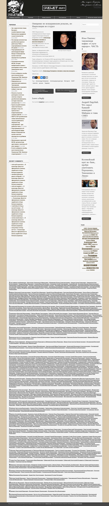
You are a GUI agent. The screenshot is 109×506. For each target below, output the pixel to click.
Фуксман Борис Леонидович (18, 467)
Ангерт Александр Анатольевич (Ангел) (41, 285)
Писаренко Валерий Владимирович (79, 419)
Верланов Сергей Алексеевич (89, 308)
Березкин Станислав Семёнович (88, 298)
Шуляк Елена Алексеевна (39, 488)
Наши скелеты (46, 17)
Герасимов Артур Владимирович (26, 316)
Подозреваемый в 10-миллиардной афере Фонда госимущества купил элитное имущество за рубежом (18, 53)
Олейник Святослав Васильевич (19, 408)
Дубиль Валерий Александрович (66, 333)
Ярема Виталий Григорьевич (61, 494)
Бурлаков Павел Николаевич (49, 303)
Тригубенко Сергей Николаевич (86, 454)
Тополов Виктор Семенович (17, 454)
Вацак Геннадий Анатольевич (32, 308)
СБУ (92, 253)
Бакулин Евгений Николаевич (72, 292)
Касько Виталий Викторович (26, 358)
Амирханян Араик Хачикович (18, 285)
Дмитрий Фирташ (88, 236)
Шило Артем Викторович (17, 485)
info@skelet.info (77, 503)
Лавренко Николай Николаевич (35, 378)
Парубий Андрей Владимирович (66, 415)
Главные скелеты (14, 17)
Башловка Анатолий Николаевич (39, 295)
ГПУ (93, 235)
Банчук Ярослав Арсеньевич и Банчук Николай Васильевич (47, 294)
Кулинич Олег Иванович (56, 374)
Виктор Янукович (90, 231)
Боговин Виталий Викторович (58, 299)
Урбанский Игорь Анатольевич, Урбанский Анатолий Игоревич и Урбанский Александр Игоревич (54, 461)
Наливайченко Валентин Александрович (58, 401)
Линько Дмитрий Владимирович (61, 381)
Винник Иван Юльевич (58, 309)
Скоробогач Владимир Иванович (27, 442)
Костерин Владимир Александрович (75, 367)
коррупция (90, 264)
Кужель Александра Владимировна (27, 373)
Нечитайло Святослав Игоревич (32, 404)
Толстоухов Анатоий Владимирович (69, 453)
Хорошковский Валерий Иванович (53, 472)
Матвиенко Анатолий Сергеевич (76, 391)
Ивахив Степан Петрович (73, 351)
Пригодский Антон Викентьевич (87, 422)
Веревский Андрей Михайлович (69, 308)
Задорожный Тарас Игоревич (18, 346)
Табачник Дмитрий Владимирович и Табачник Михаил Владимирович (31, 450)
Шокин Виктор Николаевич (53, 487)
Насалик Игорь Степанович (80, 401)
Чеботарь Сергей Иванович (17, 478)
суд (97, 268)
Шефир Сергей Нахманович (91, 484)
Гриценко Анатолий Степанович (26, 323)
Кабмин (88, 240)
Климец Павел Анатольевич (78, 360)
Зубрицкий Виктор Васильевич (76, 348)
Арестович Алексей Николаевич (38, 287)
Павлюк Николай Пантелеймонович (76, 414)
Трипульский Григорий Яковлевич (20, 456)
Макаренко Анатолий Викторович (59, 390)
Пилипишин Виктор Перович (18, 419)
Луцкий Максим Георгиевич (48, 385)
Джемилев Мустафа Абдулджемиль (49, 330)
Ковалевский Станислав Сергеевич (89, 362)
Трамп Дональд (51, 454)
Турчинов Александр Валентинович (65, 457)
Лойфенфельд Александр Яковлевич (20, 384)
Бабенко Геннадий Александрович (20, 292)
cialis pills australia (17, 164)
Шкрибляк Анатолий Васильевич (91, 485)
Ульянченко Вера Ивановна (34, 460)
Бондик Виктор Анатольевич (35, 302)
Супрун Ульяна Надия (75, 446)
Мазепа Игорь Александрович (18, 390)
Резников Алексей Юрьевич (17, 431)
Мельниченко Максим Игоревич (60, 394)
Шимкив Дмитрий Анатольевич (35, 485)
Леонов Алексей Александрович (19, 381)
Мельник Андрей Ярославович (39, 394)
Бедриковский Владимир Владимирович (63, 295)
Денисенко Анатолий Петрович (34, 329)
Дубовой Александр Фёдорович (87, 333)
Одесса (88, 246)
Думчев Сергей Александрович (18, 334)
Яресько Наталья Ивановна (79, 494)
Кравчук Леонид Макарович (87, 369)
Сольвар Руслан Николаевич (75, 443)
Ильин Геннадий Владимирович (65, 352)
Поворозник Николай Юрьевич (54, 421)
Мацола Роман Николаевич (43, 392)
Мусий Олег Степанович (27, 398)
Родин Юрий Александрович (65, 431)
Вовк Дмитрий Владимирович (92, 309)
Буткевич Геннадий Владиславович (89, 303)
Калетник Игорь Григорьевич (18, 356)
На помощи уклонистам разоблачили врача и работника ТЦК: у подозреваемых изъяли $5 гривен (19, 44)
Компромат (88, 242)
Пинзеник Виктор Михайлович (38, 419)
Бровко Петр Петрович (70, 302)
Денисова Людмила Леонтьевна (73, 329)
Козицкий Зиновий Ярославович (79, 363)
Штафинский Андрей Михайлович (88, 487)
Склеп (78, 17)
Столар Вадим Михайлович (58, 446)
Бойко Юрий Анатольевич (83, 300)
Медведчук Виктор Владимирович (64, 392)
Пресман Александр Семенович (66, 422)
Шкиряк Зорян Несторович (71, 485)
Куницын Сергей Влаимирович (74, 374)
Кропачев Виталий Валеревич (70, 370)
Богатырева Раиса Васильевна (39, 299)
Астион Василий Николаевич (53, 288)
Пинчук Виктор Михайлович (58, 419)
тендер (92, 270)
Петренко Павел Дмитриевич (47, 418)
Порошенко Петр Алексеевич (26, 422)
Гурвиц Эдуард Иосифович (17, 324)
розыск (41, 83)
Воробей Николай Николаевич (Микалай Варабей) (62, 310)
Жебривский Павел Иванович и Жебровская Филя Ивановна (44, 342)
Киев (93, 240)
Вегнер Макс (46, 308)
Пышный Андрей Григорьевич (30, 426)
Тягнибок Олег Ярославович (86, 457)
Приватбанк (96, 249)
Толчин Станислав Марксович (91, 453)
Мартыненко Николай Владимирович (53, 391)
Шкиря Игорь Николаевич (55, 485)
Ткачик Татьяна (34, 453)
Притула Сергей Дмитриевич (58, 423)
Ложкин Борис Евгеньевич (92, 383)
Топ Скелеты (62, 17)
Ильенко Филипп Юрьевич (45, 352)
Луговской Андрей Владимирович (43, 384)
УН (37, 45)
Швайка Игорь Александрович (53, 482)
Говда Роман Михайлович (81, 317)
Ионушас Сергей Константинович (86, 352)
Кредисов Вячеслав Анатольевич (32, 370)
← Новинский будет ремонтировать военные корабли (40, 91)
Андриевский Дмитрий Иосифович (66, 285)
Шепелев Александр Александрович (71, 484)
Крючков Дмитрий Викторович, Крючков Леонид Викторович (72, 371)
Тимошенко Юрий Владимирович (90, 452)
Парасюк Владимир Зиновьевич (45, 415)
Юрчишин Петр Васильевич (56, 491)
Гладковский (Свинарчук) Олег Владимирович (34, 317)
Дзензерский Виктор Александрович (72, 330)
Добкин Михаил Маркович (53, 331)
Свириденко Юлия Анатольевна (61, 438)
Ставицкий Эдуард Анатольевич (48, 444)
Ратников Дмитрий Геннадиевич (72, 429)
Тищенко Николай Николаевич (18, 453)
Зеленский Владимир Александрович (78, 346)
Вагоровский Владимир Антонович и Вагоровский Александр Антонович (32, 306)
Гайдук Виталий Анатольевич (58, 313)
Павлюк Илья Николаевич (57, 414)
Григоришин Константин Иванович (53, 321)
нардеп (84, 268)
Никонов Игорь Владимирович (79, 404)
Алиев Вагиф (73, 284)
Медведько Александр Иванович (85, 392)
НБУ (90, 244)
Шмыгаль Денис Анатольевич (34, 487)
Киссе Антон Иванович (65, 359)
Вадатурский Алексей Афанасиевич (67, 306)
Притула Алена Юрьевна (40, 423)
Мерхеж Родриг (28, 395)
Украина (47, 83)
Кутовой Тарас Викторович (80, 375)
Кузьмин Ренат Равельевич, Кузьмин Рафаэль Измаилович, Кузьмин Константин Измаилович (69, 373)
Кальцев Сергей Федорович (56, 356)
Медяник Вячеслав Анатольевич (19, 394)
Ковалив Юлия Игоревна (16, 363)
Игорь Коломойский (90, 238)
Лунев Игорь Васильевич (62, 384)
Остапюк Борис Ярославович (77, 409)
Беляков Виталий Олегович (81, 296)
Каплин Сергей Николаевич (74, 356)
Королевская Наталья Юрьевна (28, 367)
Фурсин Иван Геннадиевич (35, 467)
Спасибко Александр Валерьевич (27, 444)
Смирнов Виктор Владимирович (90, 442)
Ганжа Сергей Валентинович (45, 315)
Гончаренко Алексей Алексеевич (27, 320)
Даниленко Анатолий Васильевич (20, 327)
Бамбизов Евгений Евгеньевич (18, 294)
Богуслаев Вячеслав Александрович (28, 300)
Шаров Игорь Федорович (16, 482)
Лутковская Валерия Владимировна (82, 384)
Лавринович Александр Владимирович (58, 378)
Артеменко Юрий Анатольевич (79, 287)
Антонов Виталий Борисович (18, 287)
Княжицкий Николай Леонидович (46, 362)
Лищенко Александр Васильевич (51, 383)
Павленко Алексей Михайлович (38, 414)
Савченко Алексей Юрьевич (17, 436)
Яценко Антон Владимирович (78, 496)
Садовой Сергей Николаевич (53, 436)
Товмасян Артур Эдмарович (48, 453)
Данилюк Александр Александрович (43, 327)
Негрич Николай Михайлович (46, 402)
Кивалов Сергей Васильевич (26, 359)
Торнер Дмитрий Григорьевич (36, 454)
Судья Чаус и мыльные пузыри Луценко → (66, 90)
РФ (91, 251)
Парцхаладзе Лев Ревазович (85, 415)
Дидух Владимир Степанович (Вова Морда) (31, 331)
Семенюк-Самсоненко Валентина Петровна (87, 439)
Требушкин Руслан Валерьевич (66, 454)
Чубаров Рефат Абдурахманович (54, 479)
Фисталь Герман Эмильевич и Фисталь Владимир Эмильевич (28, 466)
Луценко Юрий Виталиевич (30, 385)
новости (35, 83)
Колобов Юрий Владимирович (45, 365)
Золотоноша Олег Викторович (34, 348)
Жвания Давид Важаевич (17, 342)
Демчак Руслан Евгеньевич (80, 327)
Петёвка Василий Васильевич (27, 418)
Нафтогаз (95, 244)
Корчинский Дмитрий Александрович (51, 367)
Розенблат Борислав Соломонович (85, 431)
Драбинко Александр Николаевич (27, 333)
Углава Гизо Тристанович (17, 460)
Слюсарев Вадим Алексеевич (47, 442)
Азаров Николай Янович (41, 284)
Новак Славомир (21, 405)
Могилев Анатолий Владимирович (85, 395)
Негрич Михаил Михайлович (27, 402)
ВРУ (97, 229)
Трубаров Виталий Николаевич (59, 456)
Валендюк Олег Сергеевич (87, 306)
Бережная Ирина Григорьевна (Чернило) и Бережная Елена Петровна (39, 298)
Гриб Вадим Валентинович (17, 321)
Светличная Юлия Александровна (39, 438)
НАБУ (73, 81)
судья (87, 270)
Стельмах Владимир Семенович (19, 446)
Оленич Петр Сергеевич (37, 408)
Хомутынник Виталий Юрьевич (31, 472)
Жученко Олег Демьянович (28, 343)
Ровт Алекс (51, 431)
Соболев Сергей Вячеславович (56, 443)
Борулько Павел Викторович (54, 302)
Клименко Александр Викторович (36, 360)
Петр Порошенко (88, 247)
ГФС (96, 235)
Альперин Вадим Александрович (88, 284)
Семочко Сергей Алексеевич (35, 440)
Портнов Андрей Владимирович (46, 422)
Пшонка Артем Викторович (86, 425)
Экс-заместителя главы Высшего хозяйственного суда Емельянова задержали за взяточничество (18, 32)
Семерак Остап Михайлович (18, 440)
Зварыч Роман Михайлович (36, 346)
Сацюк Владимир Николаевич (18, 438)
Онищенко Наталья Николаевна (40, 409)
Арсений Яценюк (87, 229)
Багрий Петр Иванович (39, 292)
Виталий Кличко (87, 233)
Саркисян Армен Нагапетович (91, 436)
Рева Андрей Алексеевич (91, 429)
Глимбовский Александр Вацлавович (61, 317)
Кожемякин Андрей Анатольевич (57, 363)
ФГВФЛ (93, 257)
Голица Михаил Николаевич (52, 319)
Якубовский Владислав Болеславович (21, 494)
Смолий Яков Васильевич (17, 443)
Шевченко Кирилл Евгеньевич (50, 484)
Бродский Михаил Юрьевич (87, 302)
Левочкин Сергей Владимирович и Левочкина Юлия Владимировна (78, 380)
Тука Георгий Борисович (25, 457)
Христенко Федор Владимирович (74, 472)
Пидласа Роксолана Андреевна (88, 418)
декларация (93, 261)
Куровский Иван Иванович (45, 375)
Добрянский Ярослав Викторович (73, 331)
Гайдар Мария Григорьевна (39, 313)
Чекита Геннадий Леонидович (36, 478)
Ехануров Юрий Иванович (25, 339)
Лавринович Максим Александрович (83, 378)
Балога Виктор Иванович (90, 292)
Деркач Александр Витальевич (27, 330)
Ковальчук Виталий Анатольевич (35, 363)
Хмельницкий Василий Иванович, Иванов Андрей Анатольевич (53, 470)
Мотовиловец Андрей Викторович (74, 396)
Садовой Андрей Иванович (35, 436)
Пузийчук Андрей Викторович (67, 425)
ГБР (90, 234)
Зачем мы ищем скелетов (95, 17)
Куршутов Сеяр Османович (62, 375)
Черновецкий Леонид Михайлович (79, 478)
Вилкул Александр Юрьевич (18, 309)
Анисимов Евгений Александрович (89, 285)
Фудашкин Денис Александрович (73, 466)
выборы (86, 261)
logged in (41, 102)
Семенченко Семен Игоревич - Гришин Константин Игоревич (54, 439)
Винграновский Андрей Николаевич (39, 309)
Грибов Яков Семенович (34, 321)
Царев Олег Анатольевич (36, 475)
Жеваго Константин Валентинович (75, 342)
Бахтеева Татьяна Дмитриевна (18, 295)
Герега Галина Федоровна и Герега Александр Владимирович (73, 316)
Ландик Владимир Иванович (47, 380)
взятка (95, 259)
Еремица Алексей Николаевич (40, 337)
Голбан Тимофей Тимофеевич (33, 319)
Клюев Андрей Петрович (27, 362)
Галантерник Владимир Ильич (78, 313)
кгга (93, 262)
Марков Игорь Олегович (33, 391)
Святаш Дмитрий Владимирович (82, 438)
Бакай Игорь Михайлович (54, 292)
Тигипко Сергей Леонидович (48, 452)
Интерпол (67, 81)
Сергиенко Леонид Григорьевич (79, 440)
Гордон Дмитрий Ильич (91, 320)
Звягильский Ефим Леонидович (56, 346)
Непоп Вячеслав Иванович (87, 402)
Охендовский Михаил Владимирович (33, 411)
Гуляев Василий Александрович (88, 323)
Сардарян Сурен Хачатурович (71, 436)
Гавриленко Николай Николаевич (19, 313)
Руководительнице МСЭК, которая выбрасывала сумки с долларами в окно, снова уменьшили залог (19, 65)
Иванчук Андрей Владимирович (19, 351)
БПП (94, 229)
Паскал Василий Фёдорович (48, 417)
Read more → (86, 97)
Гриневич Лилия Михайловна (74, 321)
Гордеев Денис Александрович (73, 320)
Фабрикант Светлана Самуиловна (20, 465)
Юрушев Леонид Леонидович (38, 491)
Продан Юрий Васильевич (25, 425)
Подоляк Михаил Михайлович (74, 421)
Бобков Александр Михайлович (19, 299)
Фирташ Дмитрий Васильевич (89, 465)
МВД (95, 242)
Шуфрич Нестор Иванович (55, 488)
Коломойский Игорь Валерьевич (66, 365)
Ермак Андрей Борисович (58, 337)
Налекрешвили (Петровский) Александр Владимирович (27, 401)
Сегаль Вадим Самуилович (26, 439)
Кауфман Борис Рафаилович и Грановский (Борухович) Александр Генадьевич (60, 358)
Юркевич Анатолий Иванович (18, 491)
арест (97, 257)
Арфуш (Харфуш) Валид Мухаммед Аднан (30, 288)
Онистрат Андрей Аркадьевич (80, 408)
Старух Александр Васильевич (89, 444)
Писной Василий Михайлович (34, 421)
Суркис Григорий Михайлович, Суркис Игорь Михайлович (34, 447)
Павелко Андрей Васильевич (18, 414)
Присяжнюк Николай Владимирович (20, 423)
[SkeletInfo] (54, 8)
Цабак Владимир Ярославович (18, 475)
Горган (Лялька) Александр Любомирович (51, 320)
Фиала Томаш (56, 465)
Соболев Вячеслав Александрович (36, 443)
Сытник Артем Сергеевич (71, 447)
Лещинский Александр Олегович (40, 381)
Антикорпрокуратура (56, 81)
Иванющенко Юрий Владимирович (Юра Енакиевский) (48, 351)
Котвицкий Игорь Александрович (45, 369)
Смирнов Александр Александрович (68, 442)
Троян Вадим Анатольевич (40, 456)
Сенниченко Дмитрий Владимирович (57, 440)
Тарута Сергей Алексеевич (63, 450)
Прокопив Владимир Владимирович (45, 425)
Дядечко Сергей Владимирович (57, 334)
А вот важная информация (17, 282)
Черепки (30, 17)
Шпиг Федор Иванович (69, 487)
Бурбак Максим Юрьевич (32, 303)
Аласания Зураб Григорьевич (59, 284)
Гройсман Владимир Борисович (47, 323)
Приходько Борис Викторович (77, 423)
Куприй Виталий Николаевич (26, 375)
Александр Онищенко (42, 81)
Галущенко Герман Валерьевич (26, 315)
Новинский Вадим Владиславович (38, 405)
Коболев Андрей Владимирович (67, 362)
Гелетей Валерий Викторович (82, 315)
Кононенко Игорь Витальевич (85, 365)
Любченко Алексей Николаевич (82, 385)
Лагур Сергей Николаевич (30, 380)
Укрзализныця (86, 257)
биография (88, 259)
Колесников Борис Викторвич (26, 365)
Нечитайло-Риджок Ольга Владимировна (56, 404)
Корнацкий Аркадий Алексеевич (75, 366)
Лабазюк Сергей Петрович (17, 378)
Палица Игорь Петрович (26, 415)
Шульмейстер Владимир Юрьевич (19, 488)
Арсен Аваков (92, 228)
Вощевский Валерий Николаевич (89, 310)
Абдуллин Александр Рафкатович (37, 282)
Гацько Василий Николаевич (64, 315)
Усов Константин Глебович (24, 461)
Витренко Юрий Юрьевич (74, 309)
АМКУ (86, 228)
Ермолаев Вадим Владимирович (77, 337)
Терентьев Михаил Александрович (28, 452)
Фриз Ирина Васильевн (55, 466)
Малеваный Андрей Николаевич (81, 390)
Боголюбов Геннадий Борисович (78, 299)
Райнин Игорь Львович (36, 429)
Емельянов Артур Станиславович (20, 337)
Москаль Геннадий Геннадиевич (53, 396)
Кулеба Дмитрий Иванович (17, 374)
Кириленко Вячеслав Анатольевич (46, 359)
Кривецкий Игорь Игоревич (51, 370)
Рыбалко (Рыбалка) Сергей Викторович (56, 432)
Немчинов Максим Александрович (68, 402)
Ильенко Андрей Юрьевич (28, 352)
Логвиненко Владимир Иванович (72, 383)
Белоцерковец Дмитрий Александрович (60, 296)
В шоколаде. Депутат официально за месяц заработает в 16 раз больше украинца (18, 168)
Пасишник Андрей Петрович (30, 417)
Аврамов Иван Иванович (26, 284)
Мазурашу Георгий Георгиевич (38, 390)
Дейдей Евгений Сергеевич (63, 327)
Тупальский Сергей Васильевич (43, 457)
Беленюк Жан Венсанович (39, 296)
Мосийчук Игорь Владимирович (32, 396)
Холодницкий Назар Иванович (83, 470)
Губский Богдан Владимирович (67, 323)
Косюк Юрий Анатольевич (25, 369)
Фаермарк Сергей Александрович (41, 465)
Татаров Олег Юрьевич (79, 450)
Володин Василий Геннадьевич (37, 310)
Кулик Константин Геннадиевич (37, 374)
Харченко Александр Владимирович (20, 470)
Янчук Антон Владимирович (43, 494)
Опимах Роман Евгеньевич (59, 409)
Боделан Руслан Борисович (48, 300)
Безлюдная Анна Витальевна (86, 295)
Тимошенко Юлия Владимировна (68, 452)
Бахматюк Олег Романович (88, 294)
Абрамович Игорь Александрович (59, 282)
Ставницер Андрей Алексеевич (69, 444)
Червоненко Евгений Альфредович (57, 478)
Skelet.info (48, 503)
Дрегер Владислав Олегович (47, 333)
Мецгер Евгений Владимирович (43, 395)
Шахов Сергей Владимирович (34, 482)
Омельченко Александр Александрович (57, 408)
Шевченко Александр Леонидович (29, 484)
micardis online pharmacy (19, 196)
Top (105, 502)
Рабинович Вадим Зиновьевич (18, 429)
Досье (96, 236)
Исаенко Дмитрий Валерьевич (18, 353)
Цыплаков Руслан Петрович (53, 475)
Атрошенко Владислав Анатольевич (75, 288)
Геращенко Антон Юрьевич (46, 316)
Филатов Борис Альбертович (70, 465)
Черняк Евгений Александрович (33, 479)
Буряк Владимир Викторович (68, 303)
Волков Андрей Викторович (17, 310)
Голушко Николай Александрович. (72, 319)
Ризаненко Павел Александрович (37, 431)
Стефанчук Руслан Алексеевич (39, 446)
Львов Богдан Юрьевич (65, 385)
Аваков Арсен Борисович (78, 282)
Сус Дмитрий (58, 447)
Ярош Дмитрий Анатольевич (59, 496)
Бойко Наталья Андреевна (66, 300)
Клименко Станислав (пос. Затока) (58, 360)
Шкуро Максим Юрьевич (16, 487)
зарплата (88, 262)
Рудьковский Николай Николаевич (32, 432)
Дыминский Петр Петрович (38, 334)
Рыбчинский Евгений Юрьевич (79, 432)
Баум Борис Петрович (73, 294)
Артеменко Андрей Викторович (59, 287)
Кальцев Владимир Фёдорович (38, 356)
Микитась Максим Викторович (64, 395)
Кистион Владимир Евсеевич (82, 359)
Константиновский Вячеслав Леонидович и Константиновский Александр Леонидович (36, 366)
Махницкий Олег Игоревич (26, 392)
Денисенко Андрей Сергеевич (53, 329)
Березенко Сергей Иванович (69, 298)
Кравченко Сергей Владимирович (66, 369)
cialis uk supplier (16, 186)
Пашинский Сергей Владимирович (69, 417)
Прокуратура (86, 251)
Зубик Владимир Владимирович (54, 348)
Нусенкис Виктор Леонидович (58, 405)
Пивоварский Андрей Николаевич (67, 418)
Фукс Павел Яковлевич (92, 466)
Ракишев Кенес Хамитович (52, 429)
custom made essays (17, 218)
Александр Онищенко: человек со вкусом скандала (41, 39)
